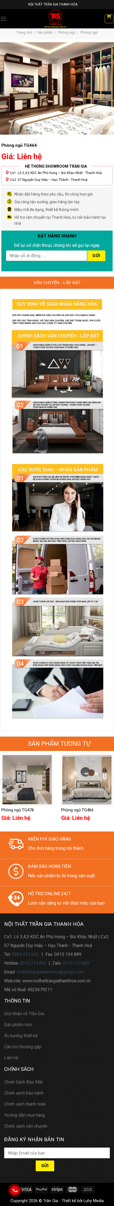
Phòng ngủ (66, 32)
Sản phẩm (45, 32)
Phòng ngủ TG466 (77, 809)
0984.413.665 (25, 954)
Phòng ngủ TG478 (17, 809)
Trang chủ (24, 32)
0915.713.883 (33, 963)
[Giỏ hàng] (109, 18)
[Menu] (3, 18)
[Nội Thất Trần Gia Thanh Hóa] (55, 18)
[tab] (57, 283)
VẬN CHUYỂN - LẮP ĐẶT (57, 282)
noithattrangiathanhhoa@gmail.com (50, 972)
